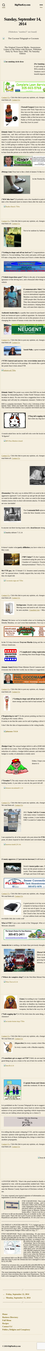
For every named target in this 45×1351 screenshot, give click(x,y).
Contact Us (6, 97)
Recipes (5, 1323)
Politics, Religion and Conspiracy (16, 1329)
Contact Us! (7, 1326)
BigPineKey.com (22, 5)
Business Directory (10, 1317)
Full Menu (6, 1320)
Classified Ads (34, 610)
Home (4, 1314)
